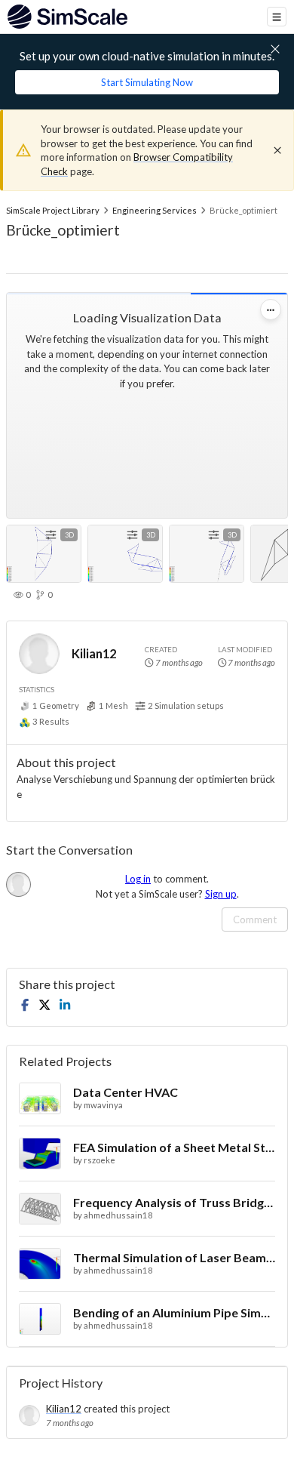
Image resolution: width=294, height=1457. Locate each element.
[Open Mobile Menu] (276, 16)
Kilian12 (94, 653)
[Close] (277, 150)
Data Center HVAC (125, 1092)
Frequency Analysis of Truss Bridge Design (174, 1202)
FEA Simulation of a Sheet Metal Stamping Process (174, 1147)
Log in (138, 879)
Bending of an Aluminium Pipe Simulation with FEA (174, 1312)
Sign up (221, 894)
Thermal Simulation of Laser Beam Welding (174, 1257)
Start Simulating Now (147, 82)
